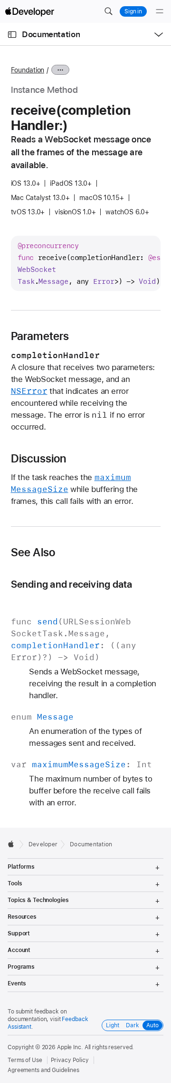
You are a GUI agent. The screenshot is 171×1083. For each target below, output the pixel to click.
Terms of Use (25, 1060)
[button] (108, 11)
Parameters (40, 336)
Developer (42, 844)
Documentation (51, 34)
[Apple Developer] (29, 11)
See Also (33, 552)
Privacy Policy (70, 1060)
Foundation (28, 70)
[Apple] (13, 844)
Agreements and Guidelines (43, 1070)
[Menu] (159, 11)
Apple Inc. (70, 1047)
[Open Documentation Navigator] (12, 34)
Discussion (38, 458)
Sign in (133, 11)
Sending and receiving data (72, 584)
